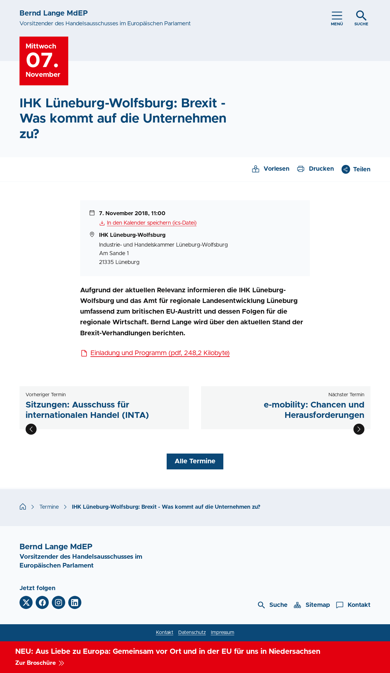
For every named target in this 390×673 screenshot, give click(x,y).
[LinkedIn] (74, 602)
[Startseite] (23, 507)
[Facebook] (42, 602)
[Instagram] (58, 602)
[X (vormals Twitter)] (26, 602)
